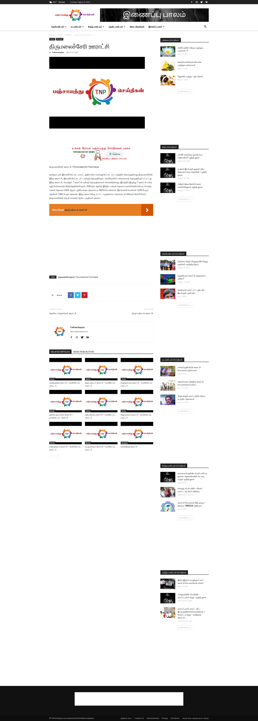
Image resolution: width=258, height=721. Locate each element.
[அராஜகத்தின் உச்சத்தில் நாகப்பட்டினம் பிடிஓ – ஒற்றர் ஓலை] (167, 598)
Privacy (165, 718)
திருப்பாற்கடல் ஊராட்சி (142, 313)
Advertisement (153, 718)
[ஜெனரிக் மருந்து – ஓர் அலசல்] (167, 80)
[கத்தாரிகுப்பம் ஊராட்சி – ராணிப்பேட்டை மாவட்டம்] (65, 433)
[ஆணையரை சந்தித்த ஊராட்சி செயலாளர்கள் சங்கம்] (167, 385)
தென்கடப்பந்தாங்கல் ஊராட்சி (62, 313)
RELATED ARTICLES (60, 352)
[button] (205, 27)
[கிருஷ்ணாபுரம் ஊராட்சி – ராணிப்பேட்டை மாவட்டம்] (137, 369)
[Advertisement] (101, 136)
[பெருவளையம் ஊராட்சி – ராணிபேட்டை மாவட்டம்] (101, 433)
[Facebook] (191, 2)
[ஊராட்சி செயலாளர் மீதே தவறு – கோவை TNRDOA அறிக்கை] (167, 506)
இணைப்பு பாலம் (155, 26)
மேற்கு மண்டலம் (95, 26)
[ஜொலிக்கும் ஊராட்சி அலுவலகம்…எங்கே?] (167, 279)
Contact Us (139, 718)
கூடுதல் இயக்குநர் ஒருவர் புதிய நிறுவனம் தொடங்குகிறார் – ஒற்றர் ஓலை (192, 172)
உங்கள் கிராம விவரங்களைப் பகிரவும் (195, 718)
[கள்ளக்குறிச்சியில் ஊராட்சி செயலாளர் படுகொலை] (167, 371)
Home (51, 35)
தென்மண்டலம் (57, 26)
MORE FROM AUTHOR (83, 352)
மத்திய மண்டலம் (116, 26)
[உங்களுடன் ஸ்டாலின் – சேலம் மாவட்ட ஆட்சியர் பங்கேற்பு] (167, 492)
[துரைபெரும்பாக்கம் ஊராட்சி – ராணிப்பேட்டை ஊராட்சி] (65, 401)
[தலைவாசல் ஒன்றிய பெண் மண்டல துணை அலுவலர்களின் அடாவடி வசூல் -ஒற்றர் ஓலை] (167, 477)
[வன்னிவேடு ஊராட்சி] (137, 433)
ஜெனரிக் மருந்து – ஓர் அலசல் (190, 76)
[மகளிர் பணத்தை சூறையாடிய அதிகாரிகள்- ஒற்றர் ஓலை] (167, 158)
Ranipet (68, 35)
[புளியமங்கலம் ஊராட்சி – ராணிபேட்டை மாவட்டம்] (101, 401)
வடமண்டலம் (76, 26)
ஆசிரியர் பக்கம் (126, 718)
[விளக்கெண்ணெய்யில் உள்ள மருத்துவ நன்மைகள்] (167, 66)
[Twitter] (201, 2)
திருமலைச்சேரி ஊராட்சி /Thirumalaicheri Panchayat (78, 277)
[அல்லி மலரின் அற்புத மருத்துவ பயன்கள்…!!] (167, 51)
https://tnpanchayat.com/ (79, 331)
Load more (183, 91)
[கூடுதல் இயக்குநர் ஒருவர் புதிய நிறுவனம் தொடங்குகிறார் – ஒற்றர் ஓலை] (167, 172)
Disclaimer (175, 718)
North (59, 35)
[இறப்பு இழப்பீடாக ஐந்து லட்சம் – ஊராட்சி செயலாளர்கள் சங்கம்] (167, 584)
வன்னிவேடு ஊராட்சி (129, 447)
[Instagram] (196, 2)
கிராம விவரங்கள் (137, 26)
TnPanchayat (58, 52)
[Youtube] (206, 2)
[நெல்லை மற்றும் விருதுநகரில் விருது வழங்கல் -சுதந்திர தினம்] (167, 265)
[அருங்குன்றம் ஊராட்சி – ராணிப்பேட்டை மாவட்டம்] (65, 369)
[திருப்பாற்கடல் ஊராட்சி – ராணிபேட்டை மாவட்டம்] (101, 369)
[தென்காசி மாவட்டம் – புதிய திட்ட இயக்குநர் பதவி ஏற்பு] (167, 294)
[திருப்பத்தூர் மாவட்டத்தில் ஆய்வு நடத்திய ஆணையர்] (167, 400)
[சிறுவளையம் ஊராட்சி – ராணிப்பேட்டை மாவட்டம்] (137, 401)
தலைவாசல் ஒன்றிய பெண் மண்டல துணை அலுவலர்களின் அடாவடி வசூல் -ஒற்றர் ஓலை (192, 476)
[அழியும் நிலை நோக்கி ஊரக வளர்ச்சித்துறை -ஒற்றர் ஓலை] (167, 188)
